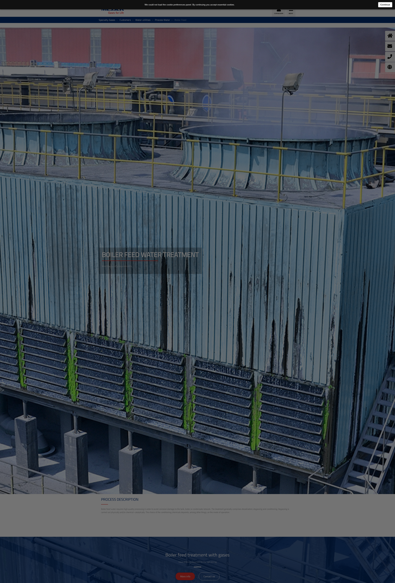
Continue (385, 4)
